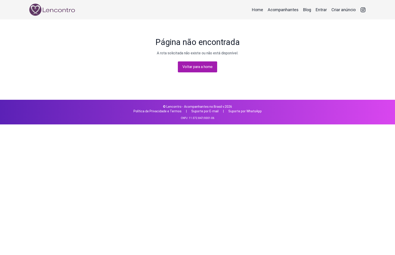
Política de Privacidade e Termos (157, 111)
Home (257, 9)
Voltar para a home (197, 67)
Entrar (321, 9)
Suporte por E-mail (205, 111)
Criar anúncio (343, 9)
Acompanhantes (283, 9)
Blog (307, 9)
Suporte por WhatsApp (245, 111)
